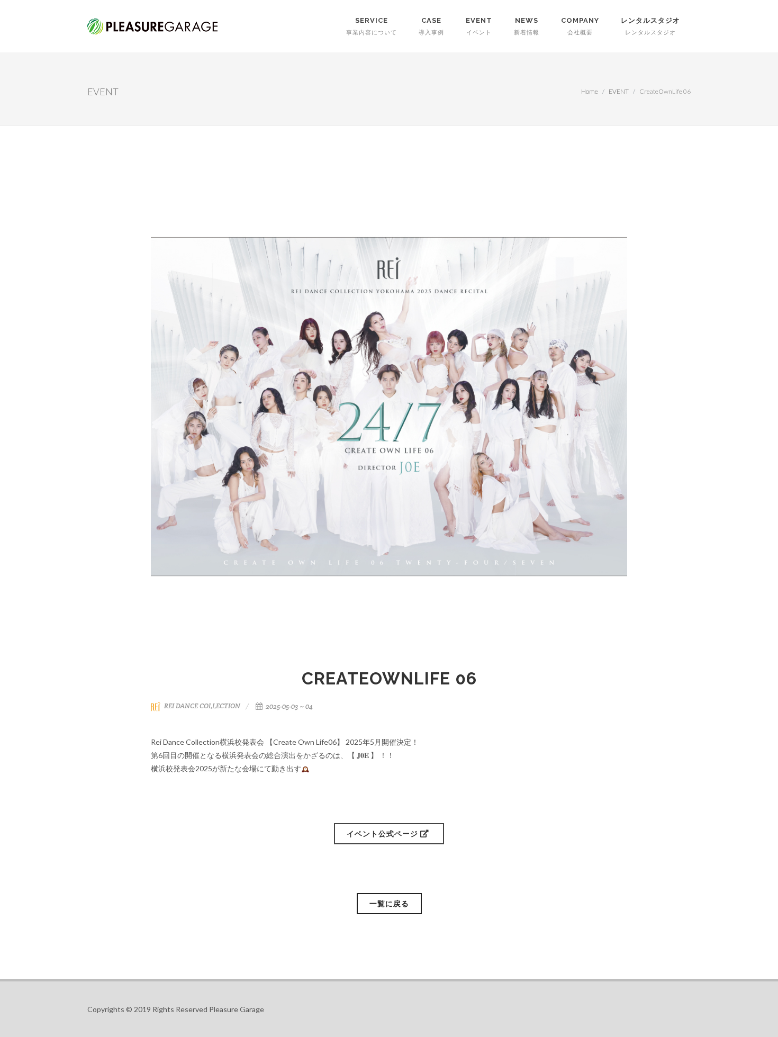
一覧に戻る (389, 903)
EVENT (619, 91)
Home (589, 91)
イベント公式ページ (383, 833)
